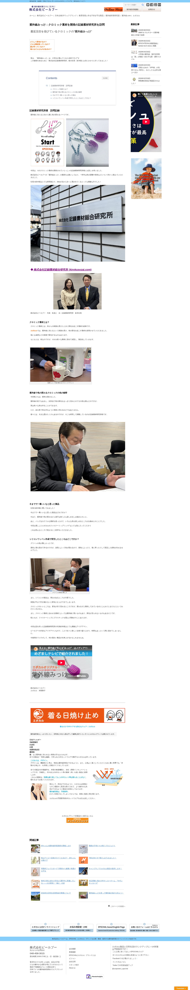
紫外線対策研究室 (113, 15)
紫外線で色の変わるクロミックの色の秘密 (67, 92)
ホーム (32, 15)
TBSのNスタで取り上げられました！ (102, 858)
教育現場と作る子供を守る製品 (91, 15)
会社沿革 (72, 962)
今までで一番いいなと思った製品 (64, 95)
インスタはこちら (119, 962)
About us (72, 968)
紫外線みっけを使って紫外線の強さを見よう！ (106, 893)
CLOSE (105, 78)
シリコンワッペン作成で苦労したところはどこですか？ (72, 98)
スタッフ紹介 (74, 965)
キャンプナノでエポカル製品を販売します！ (105, 868)
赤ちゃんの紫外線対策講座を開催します (56, 846)
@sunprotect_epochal (120, 969)
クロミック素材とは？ (60, 89)
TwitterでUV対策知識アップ (123, 965)
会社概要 (72, 949)
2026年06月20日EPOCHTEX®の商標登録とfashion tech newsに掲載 (148, 43)
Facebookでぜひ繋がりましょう (124, 958)
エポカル (136, 15)
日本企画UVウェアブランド (66, 15)
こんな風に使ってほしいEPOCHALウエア (128, 952)
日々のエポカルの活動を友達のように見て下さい (131, 955)
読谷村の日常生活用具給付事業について (56, 893)
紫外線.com (126, 15)
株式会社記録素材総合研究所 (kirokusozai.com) (62, 269)
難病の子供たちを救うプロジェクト (102, 846)
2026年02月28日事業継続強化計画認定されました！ (145, 80)
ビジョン (72, 958)
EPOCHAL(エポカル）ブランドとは (82, 955)
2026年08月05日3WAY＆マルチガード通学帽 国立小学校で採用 (146, 32)
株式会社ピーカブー (45, 15)
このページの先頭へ (117, 906)
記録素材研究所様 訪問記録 (61, 86)
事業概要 (72, 952)
